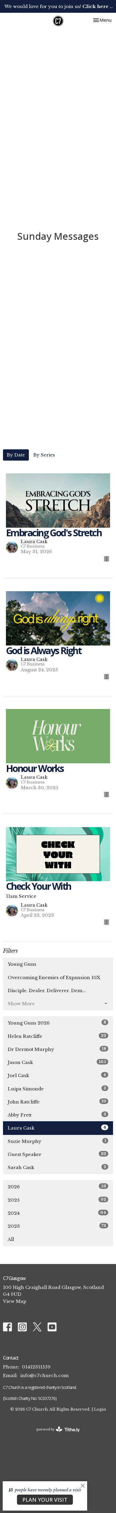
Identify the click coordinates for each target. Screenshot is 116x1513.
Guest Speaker (57, 1154)
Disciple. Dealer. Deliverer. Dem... (47, 990)
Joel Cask (57, 1075)
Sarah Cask (57, 1167)
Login (100, 1409)
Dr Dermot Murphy (57, 1049)
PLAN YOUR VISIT (45, 1499)
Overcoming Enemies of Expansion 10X (54, 977)
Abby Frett (57, 1115)
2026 (57, 1187)
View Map (14, 1301)
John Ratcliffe (57, 1102)
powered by (55, 1434)
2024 (57, 1213)
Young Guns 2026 (57, 1023)
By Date (16, 455)
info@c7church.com (44, 1375)
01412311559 (36, 1367)
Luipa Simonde (57, 1089)
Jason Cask (57, 1062)
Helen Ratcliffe (57, 1036)
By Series (44, 455)
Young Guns (22, 964)
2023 (57, 1226)
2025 (57, 1200)
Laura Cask (57, 1128)
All (11, 1239)
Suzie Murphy (57, 1141)
